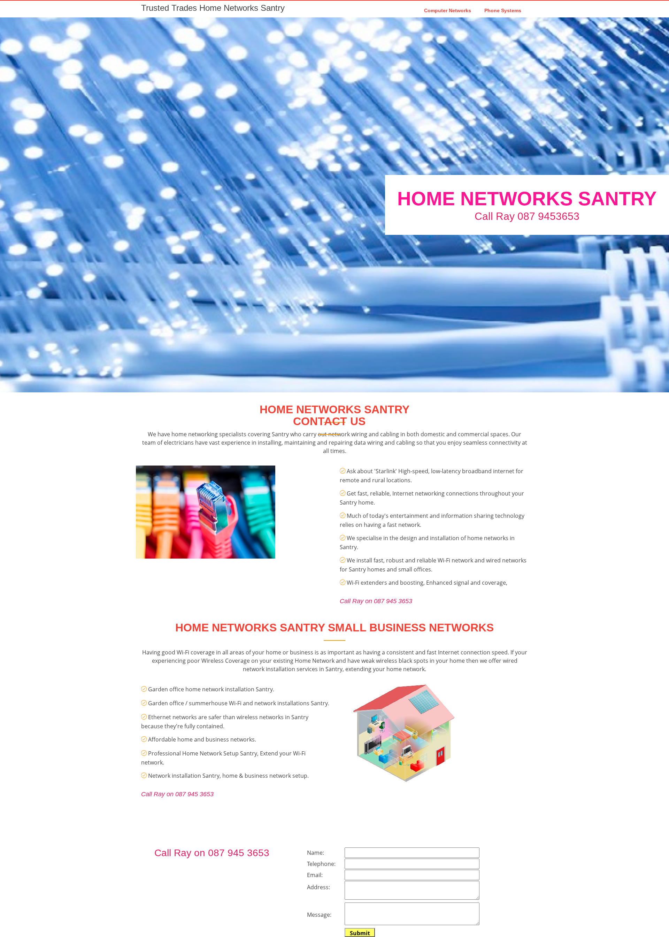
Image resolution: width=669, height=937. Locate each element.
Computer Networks (447, 10)
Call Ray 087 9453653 (527, 216)
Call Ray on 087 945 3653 (376, 601)
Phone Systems (502, 10)
